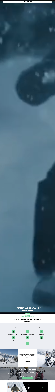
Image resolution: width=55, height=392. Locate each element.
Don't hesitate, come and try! (27, 377)
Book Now (27, 313)
